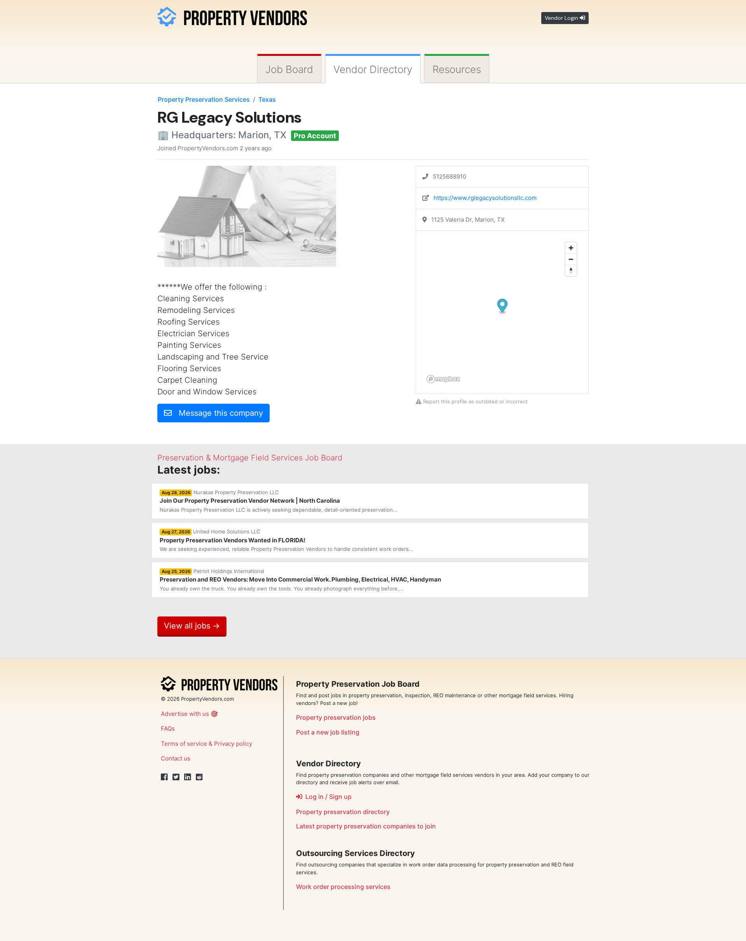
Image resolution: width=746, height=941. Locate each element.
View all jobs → (192, 625)
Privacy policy (233, 743)
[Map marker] (502, 307)
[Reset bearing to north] (571, 270)
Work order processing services (343, 887)
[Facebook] (164, 777)
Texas (267, 99)
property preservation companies (366, 826)
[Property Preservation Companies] (232, 15)
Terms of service (184, 743)
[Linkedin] (187, 777)
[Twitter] (176, 777)
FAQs (168, 728)
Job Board (289, 69)
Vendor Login (562, 17)
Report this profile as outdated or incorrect (475, 401)
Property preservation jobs (336, 717)
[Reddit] (199, 777)
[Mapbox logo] (443, 379)
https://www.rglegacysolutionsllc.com (485, 197)
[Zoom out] (571, 259)
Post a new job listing (327, 732)
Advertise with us (185, 713)
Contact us (175, 758)
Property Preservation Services (204, 99)
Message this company (217, 413)
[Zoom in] (571, 247)
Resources (456, 69)
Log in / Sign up (327, 796)
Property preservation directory (343, 812)
